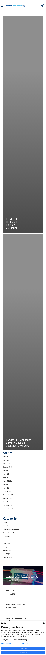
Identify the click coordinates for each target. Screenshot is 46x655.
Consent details (6, 643)
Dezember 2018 (8, 505)
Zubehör (6, 522)
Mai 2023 (6, 488)
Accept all (23, 648)
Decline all (23, 652)
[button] (2, 6)
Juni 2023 (6, 484)
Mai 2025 (6, 474)
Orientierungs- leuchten (11, 529)
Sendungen (7, 554)
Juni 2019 (6, 502)
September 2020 (8, 495)
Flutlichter (6, 536)
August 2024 (7, 481)
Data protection (23, 643)
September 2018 (8, 509)
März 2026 (6, 464)
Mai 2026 (6, 460)
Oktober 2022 (7, 491)
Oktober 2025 (7, 467)
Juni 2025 (6, 471)
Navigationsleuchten (10, 547)
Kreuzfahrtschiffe (9, 533)
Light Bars (6, 543)
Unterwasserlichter (9, 557)
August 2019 (7, 498)
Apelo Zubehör (8, 526)
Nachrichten (7, 550)
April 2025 (6, 477)
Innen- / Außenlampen (10, 540)
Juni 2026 (6, 457)
